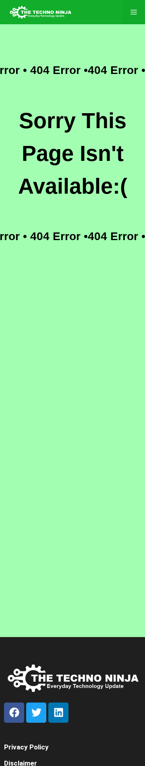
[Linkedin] (58, 713)
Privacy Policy (26, 747)
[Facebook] (14, 713)
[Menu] (133, 12)
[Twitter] (36, 713)
